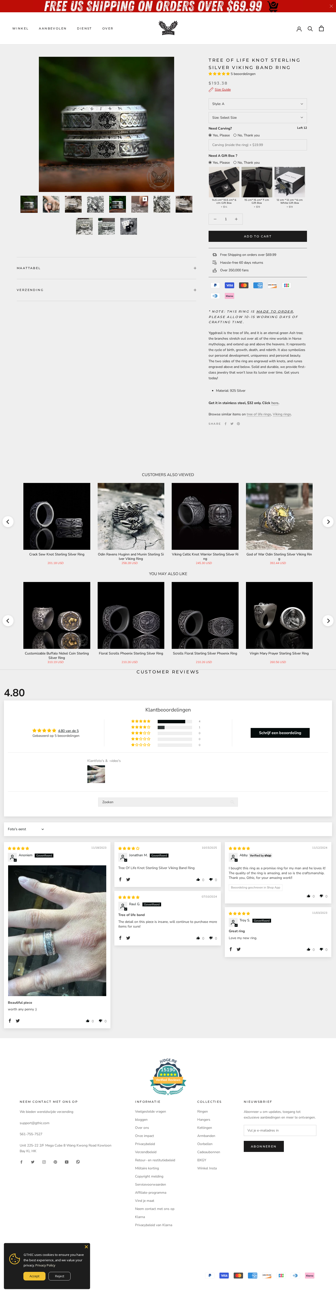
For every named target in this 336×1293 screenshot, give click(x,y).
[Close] (86, 1246)
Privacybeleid (145, 1144)
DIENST (84, 28)
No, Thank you (249, 135)
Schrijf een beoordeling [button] (280, 733)
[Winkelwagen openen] (321, 28)
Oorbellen (205, 1144)
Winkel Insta (207, 1168)
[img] (18, 848)
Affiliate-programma (150, 1192)
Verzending (30, 290)
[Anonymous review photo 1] (57, 930)
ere (275, 403)
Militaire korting (147, 1168)
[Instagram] (44, 1161)
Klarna (140, 1217)
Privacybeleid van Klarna (153, 1225)
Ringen (202, 1111)
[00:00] (106, 124)
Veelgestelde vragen (150, 1111)
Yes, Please (221, 135)
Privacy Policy (45, 1265)
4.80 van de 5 (68, 730)
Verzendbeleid (145, 1152)
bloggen (141, 1119)
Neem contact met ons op (154, 1208)
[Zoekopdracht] (310, 28)
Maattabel (29, 268)
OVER (108, 28)
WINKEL (20, 28)
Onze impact (144, 1135)
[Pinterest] (238, 423)
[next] (328, 521)
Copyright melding (149, 1176)
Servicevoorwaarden (150, 1184)
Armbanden (206, 1135)
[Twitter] (231, 423)
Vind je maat (144, 1200)
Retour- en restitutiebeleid (155, 1160)
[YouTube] (66, 1161)
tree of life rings (259, 414)
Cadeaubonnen (208, 1152)
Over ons (142, 1127)
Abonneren (264, 1146)
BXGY (201, 1160)
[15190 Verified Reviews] (168, 1096)
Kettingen (204, 1127)
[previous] (8, 521)
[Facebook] (225, 423)
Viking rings (282, 414)
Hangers (203, 1119)
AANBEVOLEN (53, 28)
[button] (220, 74)
